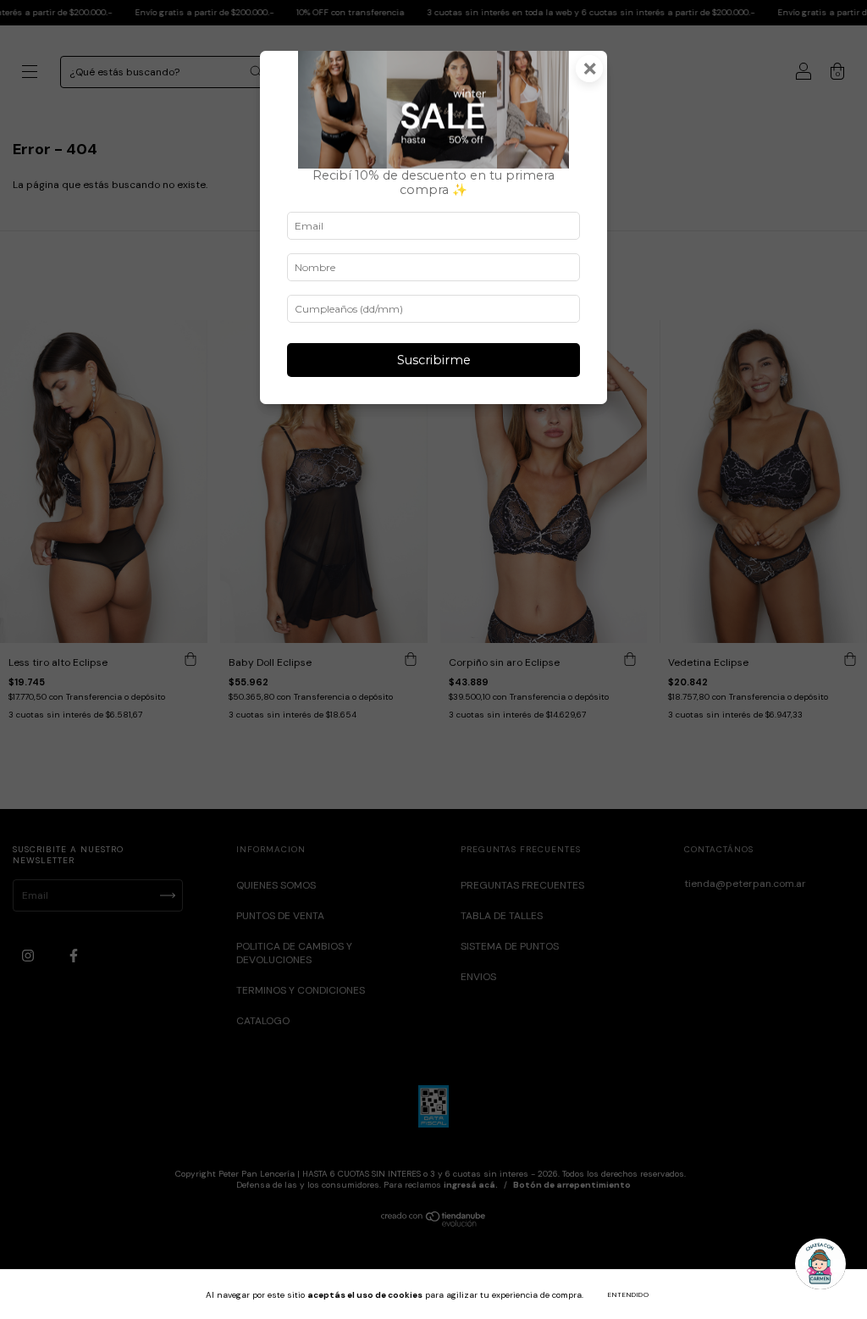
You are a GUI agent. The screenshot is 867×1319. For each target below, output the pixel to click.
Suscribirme (434, 360)
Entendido (628, 1294)
